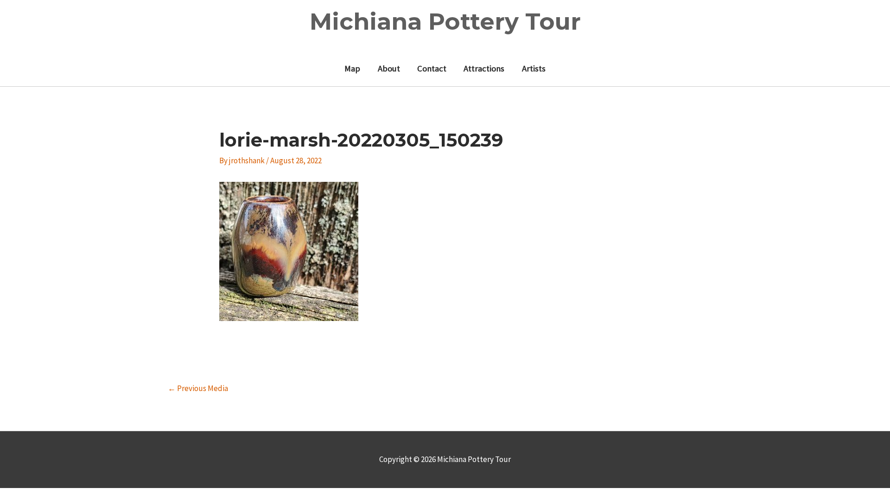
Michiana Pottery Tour (445, 21)
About (389, 68)
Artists (534, 68)
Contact (431, 68)
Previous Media (198, 388)
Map (352, 68)
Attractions (484, 68)
